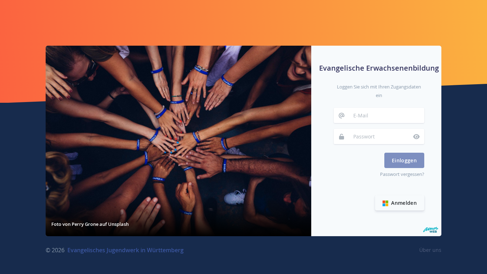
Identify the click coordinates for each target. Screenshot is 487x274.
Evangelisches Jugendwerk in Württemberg (125, 250)
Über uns (430, 250)
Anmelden (403, 202)
